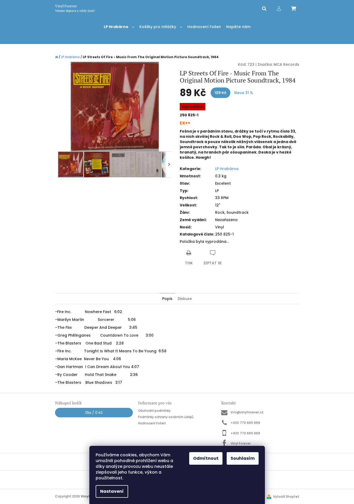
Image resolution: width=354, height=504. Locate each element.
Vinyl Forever (241, 443)
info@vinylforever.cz (247, 412)
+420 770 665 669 (245, 422)
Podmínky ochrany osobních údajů (165, 417)
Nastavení (112, 491)
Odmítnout (206, 458)
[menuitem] (119, 27)
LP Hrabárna (226, 168)
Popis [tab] (167, 298)
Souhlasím (243, 458)
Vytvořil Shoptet (286, 496)
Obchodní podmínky (154, 410)
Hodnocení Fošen (152, 423)
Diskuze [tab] (185, 298)
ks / (94, 412)
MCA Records (286, 64)
